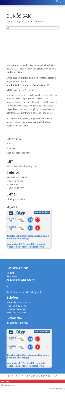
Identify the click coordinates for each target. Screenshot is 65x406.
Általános (39, 21)
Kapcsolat (11, 148)
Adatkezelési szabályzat (18, 152)
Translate (60, 388)
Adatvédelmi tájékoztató (20, 279)
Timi (16, 21)
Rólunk (9, 143)
